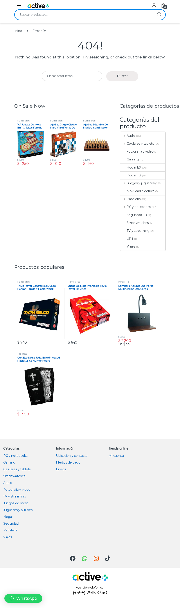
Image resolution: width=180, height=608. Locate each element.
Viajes (131, 246)
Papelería (134, 199)
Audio (131, 136)
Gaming (133, 159)
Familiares (23, 120)
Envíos (61, 469)
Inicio (18, 31)
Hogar (8, 517)
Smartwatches (138, 223)
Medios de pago (68, 462)
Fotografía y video (140, 151)
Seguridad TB (137, 215)
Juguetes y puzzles (17, 510)
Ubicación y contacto (72, 456)
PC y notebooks (139, 207)
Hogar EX (134, 167)
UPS (130, 239)
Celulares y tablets (140, 144)
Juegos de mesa (15, 503)
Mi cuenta (116, 456)
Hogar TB (134, 175)
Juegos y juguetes (140, 183)
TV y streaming (138, 231)
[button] (23, 598)
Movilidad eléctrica (140, 191)
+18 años (22, 353)
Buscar (159, 15)
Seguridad (11, 523)
